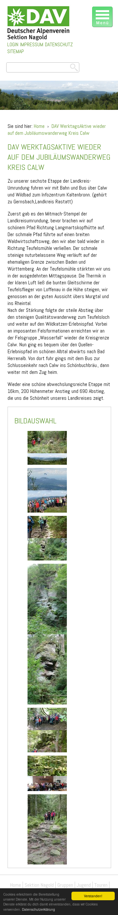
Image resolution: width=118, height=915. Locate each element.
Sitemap (15, 51)
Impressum (31, 44)
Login (12, 44)
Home (39, 126)
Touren (101, 885)
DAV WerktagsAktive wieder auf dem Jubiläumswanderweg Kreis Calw (57, 129)
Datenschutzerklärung (38, 909)
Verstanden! (93, 895)
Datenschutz (59, 44)
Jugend (84, 885)
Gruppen (65, 885)
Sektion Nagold (39, 885)
